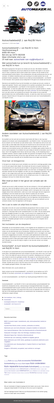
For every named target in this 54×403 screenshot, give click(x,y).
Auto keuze (18, 363)
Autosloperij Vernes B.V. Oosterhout (14, 302)
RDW (28, 370)
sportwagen (42, 370)
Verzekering (33, 372)
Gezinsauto (33, 368)
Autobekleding (9, 363)
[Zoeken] (27, 309)
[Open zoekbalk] (8, 6)
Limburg (18, 297)
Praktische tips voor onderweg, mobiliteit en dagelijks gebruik (21, 337)
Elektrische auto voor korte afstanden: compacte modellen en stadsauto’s (25, 328)
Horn (14, 297)
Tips (5, 372)
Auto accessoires (24, 361)
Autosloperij (34, 366)
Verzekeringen (39, 372)
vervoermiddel (26, 372)
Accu (5, 360)
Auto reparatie (11, 366)
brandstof (18, 368)
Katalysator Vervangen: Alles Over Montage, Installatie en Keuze (22, 332)
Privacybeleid (26, 400)
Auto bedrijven (8, 297)
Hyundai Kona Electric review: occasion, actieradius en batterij (21, 325)
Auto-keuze (15, 360)
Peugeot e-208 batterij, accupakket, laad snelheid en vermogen (22, 348)
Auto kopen (26, 363)
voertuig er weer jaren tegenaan (27, 259)
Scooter (38, 370)
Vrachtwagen (45, 372)
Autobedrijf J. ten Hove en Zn (12, 304)
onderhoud (23, 370)
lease (9, 370)
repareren (31, 370)
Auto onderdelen (37, 363)
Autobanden (36, 360)
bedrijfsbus (6, 368)
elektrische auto (24, 368)
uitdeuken (18, 372)
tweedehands (14, 372)
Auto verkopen (46, 366)
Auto (9, 361)
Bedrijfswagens (12, 368)
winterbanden (6, 374)
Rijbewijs (35, 370)
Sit (19, 400)
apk (7, 360)
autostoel (40, 366)
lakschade (6, 370)
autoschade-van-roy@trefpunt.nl (28, 59)
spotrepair (47, 370)
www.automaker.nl (35, 400)
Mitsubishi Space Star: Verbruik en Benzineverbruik (18, 335)
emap (21, 400)
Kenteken (38, 368)
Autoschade (7, 299)
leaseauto (13, 370)
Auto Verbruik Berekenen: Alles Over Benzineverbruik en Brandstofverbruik (25, 330)
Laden (45, 368)
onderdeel (33, 90)
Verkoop (22, 372)
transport (9, 372)
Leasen (17, 370)
